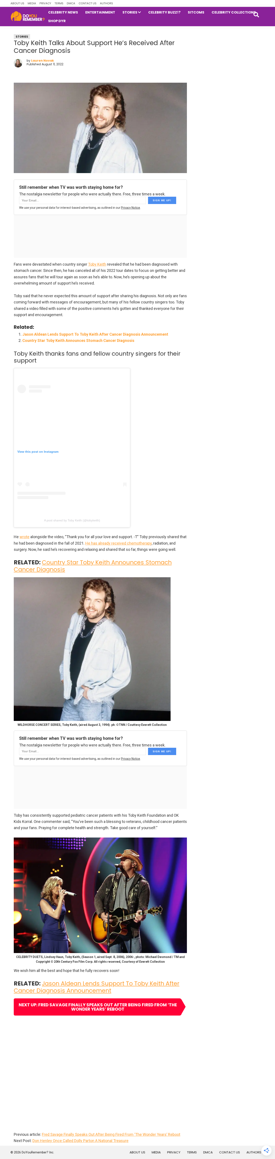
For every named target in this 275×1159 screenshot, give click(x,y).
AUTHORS (106, 3)
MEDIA (32, 3)
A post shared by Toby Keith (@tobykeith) (72, 520)
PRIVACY (45, 3)
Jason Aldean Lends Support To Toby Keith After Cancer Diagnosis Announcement (95, 334)
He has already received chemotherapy (118, 543)
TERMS (59, 3)
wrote (24, 537)
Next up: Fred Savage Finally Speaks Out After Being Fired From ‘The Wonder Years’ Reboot (98, 1007)
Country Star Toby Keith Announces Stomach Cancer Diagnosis (78, 340)
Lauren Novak (42, 60)
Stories (22, 37)
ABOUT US (17, 3)
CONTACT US (87, 3)
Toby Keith (97, 264)
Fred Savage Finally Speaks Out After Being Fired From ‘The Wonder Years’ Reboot (111, 1134)
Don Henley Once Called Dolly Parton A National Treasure (80, 1140)
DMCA (71, 3)
